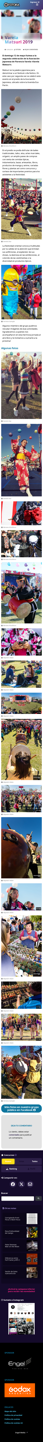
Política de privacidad (13, 1415)
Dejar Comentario (31, 49)
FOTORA (18, 49)
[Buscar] (38, 1198)
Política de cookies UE (14, 1423)
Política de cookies (12, 1419)
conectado (14, 1134)
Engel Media (20, 1433)
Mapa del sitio (10, 1411)
